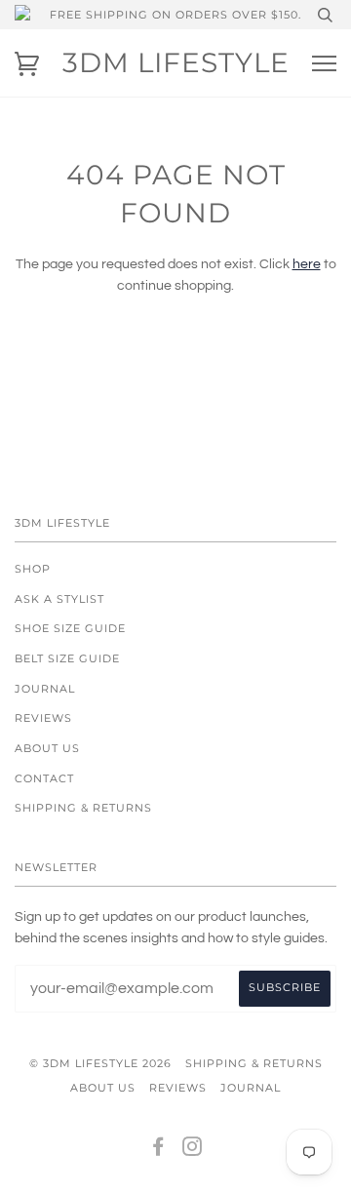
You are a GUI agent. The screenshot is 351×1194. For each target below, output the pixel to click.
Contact (44, 778)
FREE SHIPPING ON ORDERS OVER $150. (175, 14)
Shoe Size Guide (70, 628)
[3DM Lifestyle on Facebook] (158, 1150)
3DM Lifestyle (176, 62)
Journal (45, 689)
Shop (33, 569)
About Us (47, 748)
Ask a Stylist (59, 599)
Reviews (43, 718)
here (306, 264)
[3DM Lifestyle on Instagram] (192, 1150)
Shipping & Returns (83, 808)
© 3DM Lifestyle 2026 (100, 1063)
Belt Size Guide (67, 658)
